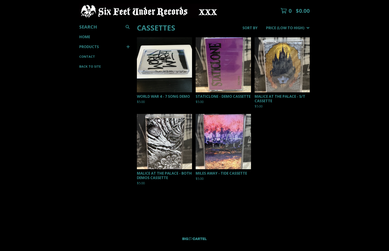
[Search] (127, 26)
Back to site (90, 66)
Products (89, 46)
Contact (87, 56)
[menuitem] (276, 27)
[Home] (149, 11)
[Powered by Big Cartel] (194, 238)
